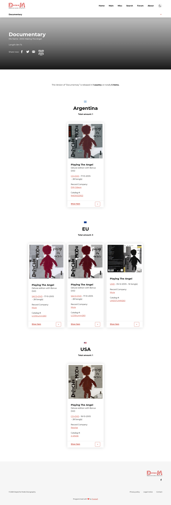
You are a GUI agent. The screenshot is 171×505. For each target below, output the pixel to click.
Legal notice (148, 492)
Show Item (75, 204)
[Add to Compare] (97, 204)
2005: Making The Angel (30, 39)
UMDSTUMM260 (117, 301)
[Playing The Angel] (85, 141)
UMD (112, 284)
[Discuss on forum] (41, 53)
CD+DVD (75, 176)
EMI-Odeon (76, 187)
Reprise (74, 428)
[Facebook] (161, 479)
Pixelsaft (95, 499)
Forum (140, 6)
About (151, 6)
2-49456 (75, 436)
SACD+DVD (37, 296)
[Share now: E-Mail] (33, 52)
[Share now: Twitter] (28, 52)
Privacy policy (135, 492)
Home (102, 6)
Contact (159, 492)
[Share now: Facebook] (22, 52)
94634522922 (77, 196)
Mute (34, 308)
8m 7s (19, 45)
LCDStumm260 (39, 316)
